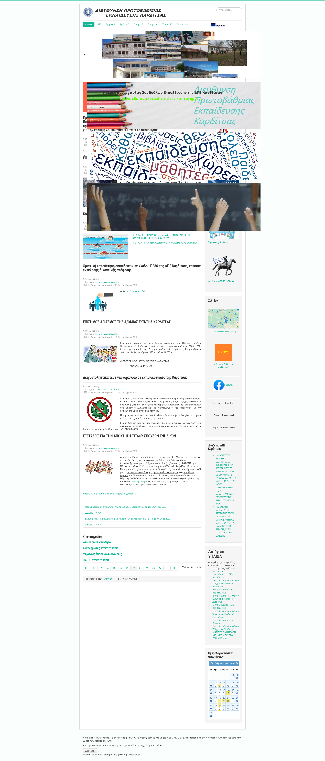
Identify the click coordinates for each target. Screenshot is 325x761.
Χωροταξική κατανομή (223, 331)
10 (211, 691)
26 (220, 707)
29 (233, 707)
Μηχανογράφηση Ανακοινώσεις (102, 554)
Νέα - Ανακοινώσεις (109, 281)
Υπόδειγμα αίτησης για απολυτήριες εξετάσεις (109, 493)
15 (101, 568)
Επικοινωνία (183, 24)
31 (211, 714)
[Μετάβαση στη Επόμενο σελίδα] (167, 568)
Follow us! (229, 384)
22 (147, 568)
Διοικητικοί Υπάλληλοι (97, 542)
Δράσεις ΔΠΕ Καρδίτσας (221, 281)
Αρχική (88, 24)
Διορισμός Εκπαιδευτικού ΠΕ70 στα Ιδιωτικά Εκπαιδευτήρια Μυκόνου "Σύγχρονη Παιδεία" (225, 592)
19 (127, 568)
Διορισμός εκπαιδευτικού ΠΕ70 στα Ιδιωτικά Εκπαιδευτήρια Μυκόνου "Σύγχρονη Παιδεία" (225, 577)
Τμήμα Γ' (139, 24)
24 (160, 568)
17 (114, 568)
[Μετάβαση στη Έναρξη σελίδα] (86, 568)
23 (153, 568)
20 (224, 699)
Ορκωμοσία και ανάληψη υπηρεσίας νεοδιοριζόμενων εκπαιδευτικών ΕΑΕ (125, 506)
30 (237, 707)
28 (228, 707)
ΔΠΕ (99, 24)
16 (107, 568)
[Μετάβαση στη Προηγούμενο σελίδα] (93, 568)
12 (220, 691)
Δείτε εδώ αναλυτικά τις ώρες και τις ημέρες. (162, 98)
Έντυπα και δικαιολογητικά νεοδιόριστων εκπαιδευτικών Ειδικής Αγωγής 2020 (127, 518)
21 (140, 568)
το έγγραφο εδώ (136, 291)
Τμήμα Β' (125, 24)
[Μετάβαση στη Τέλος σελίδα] (174, 568)
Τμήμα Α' (110, 24)
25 (215, 707)
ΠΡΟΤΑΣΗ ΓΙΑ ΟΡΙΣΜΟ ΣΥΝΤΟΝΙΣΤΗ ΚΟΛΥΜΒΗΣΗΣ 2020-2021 (164, 242)
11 (215, 691)
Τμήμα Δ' (153, 24)
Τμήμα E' (167, 24)
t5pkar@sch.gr (139, 481)
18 (120, 568)
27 (224, 707)
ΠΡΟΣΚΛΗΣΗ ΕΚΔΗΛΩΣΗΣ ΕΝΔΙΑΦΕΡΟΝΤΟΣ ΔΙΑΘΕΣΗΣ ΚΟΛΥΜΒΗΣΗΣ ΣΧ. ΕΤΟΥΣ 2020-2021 (161, 236)
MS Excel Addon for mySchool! (223, 365)
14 (228, 691)
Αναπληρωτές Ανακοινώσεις (100, 548)
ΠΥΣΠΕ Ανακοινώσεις (96, 560)
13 (224, 691)
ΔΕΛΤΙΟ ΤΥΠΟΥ (93, 512)
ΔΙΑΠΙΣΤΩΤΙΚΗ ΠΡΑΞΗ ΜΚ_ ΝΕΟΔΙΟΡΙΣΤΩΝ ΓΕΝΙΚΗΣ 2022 (224, 635)
